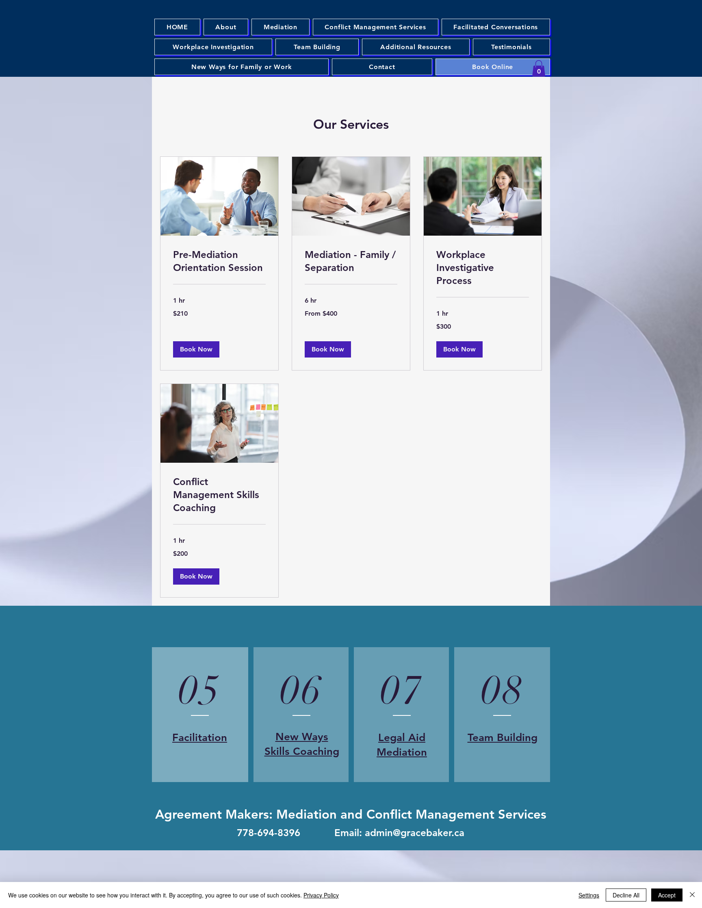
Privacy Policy (321, 895)
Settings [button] (588, 895)
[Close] (692, 894)
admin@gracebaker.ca (414, 833)
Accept (667, 895)
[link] (219, 261)
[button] (539, 68)
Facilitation (199, 737)
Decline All (626, 895)
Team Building (502, 737)
